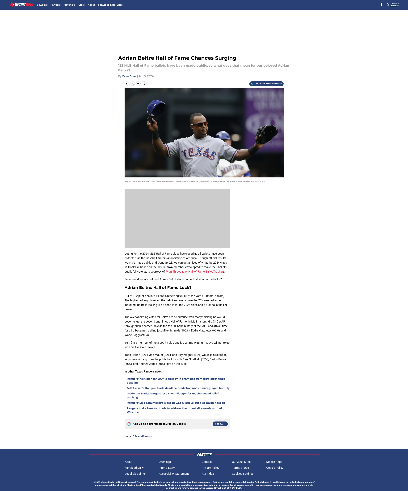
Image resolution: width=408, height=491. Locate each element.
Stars (81, 4)
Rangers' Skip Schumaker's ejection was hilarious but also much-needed (176, 402)
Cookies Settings (242, 473)
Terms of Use (240, 467)
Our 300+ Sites (241, 461)
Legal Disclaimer (135, 473)
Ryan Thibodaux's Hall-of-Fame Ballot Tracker (194, 271)
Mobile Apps (274, 461)
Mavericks (69, 4)
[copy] (144, 83)
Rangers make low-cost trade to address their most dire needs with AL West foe (175, 410)
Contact (207, 461)
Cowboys (42, 4)
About (91, 4)
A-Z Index (208, 473)
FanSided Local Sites (110, 4)
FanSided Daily (134, 467)
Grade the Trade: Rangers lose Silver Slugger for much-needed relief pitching (173, 395)
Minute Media (107, 482)
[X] (388, 4)
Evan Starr (129, 76)
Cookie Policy (274, 467)
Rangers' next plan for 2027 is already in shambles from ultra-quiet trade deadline (176, 380)
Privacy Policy (210, 467)
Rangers (55, 4)
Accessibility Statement (174, 473)
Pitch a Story (167, 467)
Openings (165, 461)
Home (128, 436)
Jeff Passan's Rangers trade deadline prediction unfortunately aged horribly (178, 388)
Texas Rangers (143, 436)
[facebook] (381, 4)
